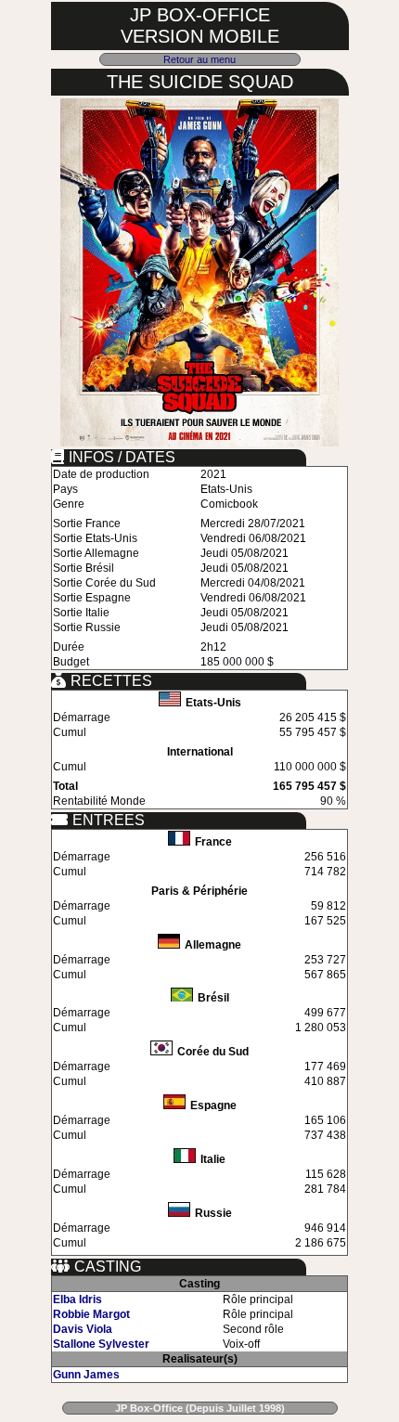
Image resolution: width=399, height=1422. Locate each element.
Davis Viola (82, 1329)
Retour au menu (199, 59)
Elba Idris (77, 1299)
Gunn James (86, 1374)
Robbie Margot (91, 1314)
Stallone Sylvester (101, 1344)
